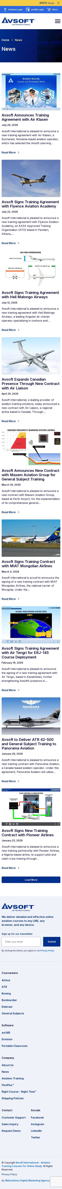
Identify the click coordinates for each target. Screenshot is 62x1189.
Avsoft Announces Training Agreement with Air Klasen (25, 117)
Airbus (6, 980)
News (18, 40)
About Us (8, 1065)
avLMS (6, 1032)
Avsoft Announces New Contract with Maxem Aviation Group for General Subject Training (30, 474)
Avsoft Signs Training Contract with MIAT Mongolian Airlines (28, 563)
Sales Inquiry (10, 1124)
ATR (4, 986)
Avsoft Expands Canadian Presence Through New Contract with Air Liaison (31, 383)
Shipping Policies (13, 1098)
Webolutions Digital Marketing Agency (27, 1180)
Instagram (37, 1124)
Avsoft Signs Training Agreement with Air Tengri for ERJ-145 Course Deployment (30, 652)
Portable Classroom (14, 1046)
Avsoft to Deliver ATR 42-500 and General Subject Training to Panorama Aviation (29, 743)
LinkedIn (36, 1130)
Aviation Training (13, 1078)
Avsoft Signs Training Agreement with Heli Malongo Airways (30, 294)
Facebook (37, 1117)
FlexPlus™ (8, 1085)
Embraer (7, 1006)
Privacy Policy (47, 950)
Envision (7, 1039)
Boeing (6, 993)
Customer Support (14, 1117)
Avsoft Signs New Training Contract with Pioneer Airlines (28, 832)
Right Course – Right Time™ (19, 1091)
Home (5, 40)
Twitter (35, 1137)
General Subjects (13, 1013)
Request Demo (11, 1130)
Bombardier (9, 1000)
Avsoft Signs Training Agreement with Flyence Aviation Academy (30, 204)
